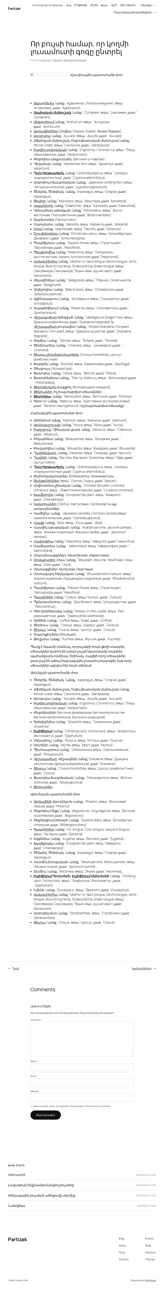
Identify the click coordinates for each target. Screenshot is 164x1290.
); (121, 871)
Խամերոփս (43, 494)
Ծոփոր (40, 201)
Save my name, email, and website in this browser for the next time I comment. (72, 1106)
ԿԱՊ (114, 5)
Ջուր (104, 5)
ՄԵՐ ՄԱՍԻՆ (128, 5)
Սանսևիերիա (46, 261)
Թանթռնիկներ (47, 480)
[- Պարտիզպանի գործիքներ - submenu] (155, 12)
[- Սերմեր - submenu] (155, 5)
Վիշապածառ (45, 317)
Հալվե (39, 522)
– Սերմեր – (146, 5)
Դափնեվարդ (45, 453)
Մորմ (38, 229)
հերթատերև (53, 173)
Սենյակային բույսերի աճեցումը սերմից (41, 1195)
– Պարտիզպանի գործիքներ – (133, 12)
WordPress (150, 1280)
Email (33, 1076)
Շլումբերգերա (46, 233)
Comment (36, 1019)
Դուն (38, 173)
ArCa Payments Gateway (47, 5)
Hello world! (17, 1175)
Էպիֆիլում (81, 876)
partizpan (45, 60)
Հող (68, 5)
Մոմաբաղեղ (44, 560)
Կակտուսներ (45, 504)
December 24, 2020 (146, 1185)
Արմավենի (43, 801)
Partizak (14, 8)
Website (34, 1091)
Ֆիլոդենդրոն (45, 387)
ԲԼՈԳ (94, 5)
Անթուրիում (44, 122)
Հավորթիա (44, 541)
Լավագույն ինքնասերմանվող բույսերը (41, 1185)
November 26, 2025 (146, 1174)
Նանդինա (16, 1206)
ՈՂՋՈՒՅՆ (80, 5)
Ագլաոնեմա (44, 103)
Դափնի (40, 457)
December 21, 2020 (146, 1205)
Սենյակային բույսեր (75, 60)
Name (34, 1061)
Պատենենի (44, 597)
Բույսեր (57, 60)
